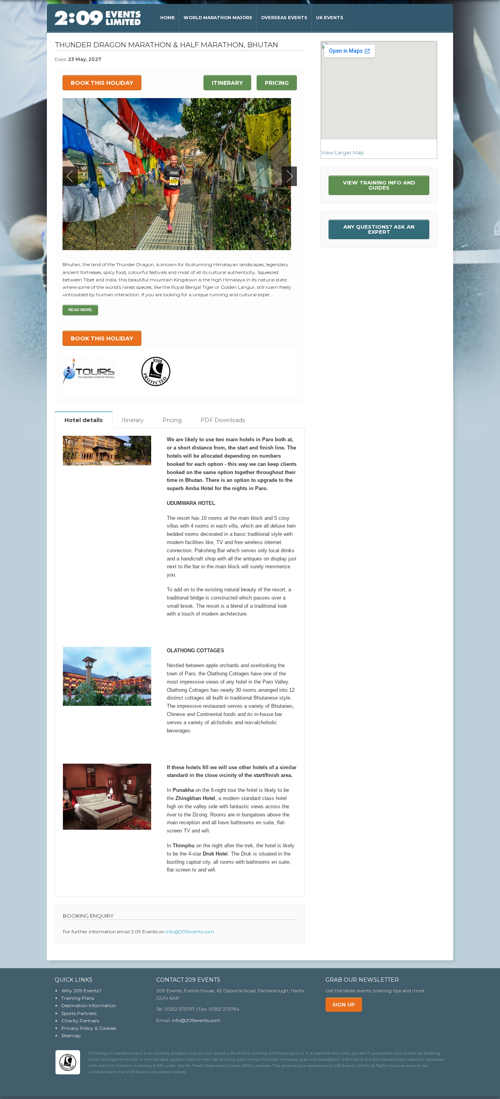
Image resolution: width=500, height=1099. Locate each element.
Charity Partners (80, 1021)
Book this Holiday (102, 82)
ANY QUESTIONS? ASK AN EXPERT (378, 229)
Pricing (277, 82)
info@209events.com (190, 931)
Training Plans (77, 998)
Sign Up (343, 1004)
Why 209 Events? (81, 990)
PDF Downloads (222, 420)
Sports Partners (78, 1013)
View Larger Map (342, 152)
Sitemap (70, 1035)
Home (167, 17)
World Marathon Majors (218, 17)
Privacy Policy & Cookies (88, 1028)
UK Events (329, 17)
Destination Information (88, 1005)
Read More (80, 310)
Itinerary (227, 82)
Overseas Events (284, 17)
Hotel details (83, 420)
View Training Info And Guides (379, 185)
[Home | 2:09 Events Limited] (98, 18)
